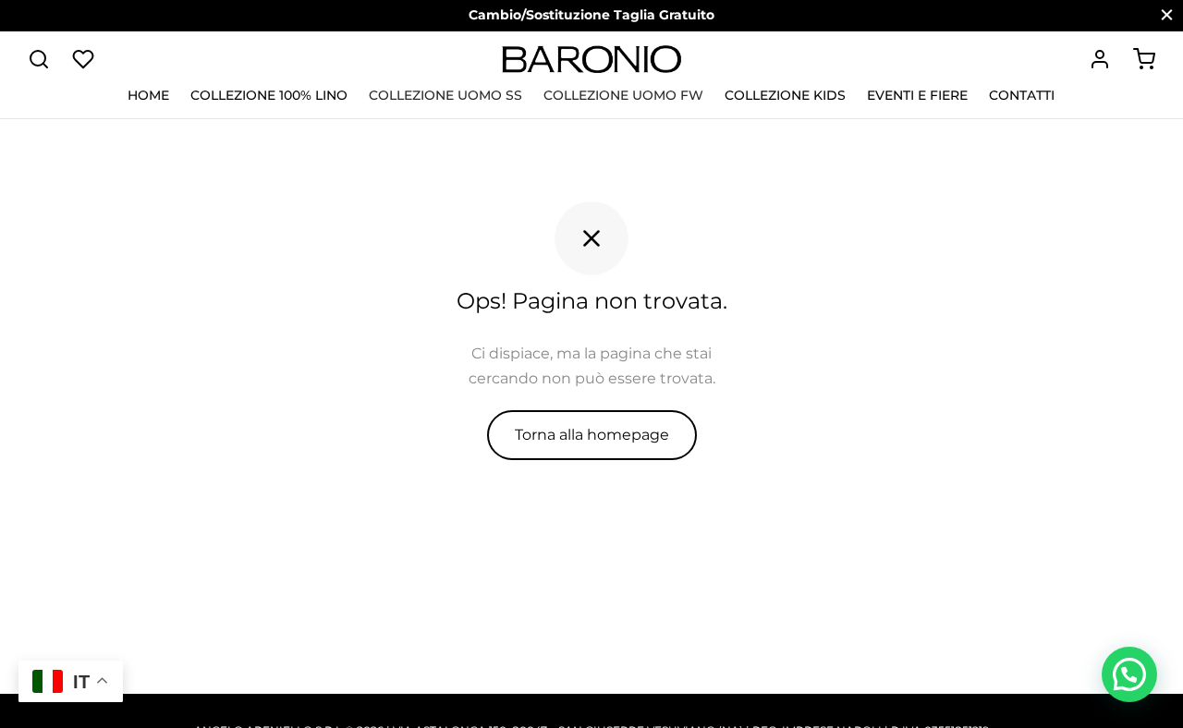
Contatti (1022, 95)
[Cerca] (39, 59)
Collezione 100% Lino (269, 95)
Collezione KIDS (785, 95)
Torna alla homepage (592, 434)
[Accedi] (1100, 59)
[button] (1129, 674)
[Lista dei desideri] (85, 59)
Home (148, 95)
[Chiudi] (1167, 15)
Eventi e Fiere (917, 95)
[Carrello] (1144, 59)
